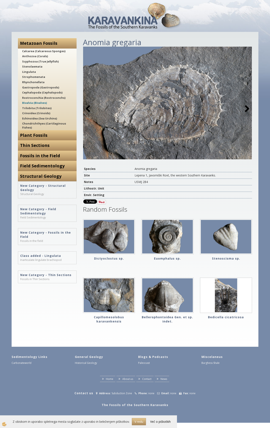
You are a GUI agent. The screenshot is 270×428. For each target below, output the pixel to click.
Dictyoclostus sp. (109, 258)
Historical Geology (86, 363)
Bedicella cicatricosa (226, 317)
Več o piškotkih (160, 422)
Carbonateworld (21, 363)
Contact (146, 379)
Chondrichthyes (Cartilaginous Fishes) (44, 125)
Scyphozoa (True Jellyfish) (40, 61)
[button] (246, 109)
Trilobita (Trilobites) (36, 108)
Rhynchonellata (33, 82)
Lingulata (29, 72)
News (164, 379)
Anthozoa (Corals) (35, 56)
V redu (139, 422)
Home (109, 379)
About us (127, 379)
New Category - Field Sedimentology (38, 211)
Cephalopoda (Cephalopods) (42, 92)
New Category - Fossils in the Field (45, 234)
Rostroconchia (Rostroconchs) (43, 98)
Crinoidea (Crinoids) (36, 113)
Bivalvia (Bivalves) (34, 103)
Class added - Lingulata (40, 256)
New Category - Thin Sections (46, 275)
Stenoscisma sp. (226, 258)
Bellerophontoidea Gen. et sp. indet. (167, 319)
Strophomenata (33, 77)
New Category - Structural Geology (43, 188)
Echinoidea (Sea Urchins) (39, 118)
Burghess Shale (210, 363)
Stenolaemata (32, 66)
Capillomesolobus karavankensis (109, 319)
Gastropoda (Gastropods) (40, 87)
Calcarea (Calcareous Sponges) (43, 51)
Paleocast (144, 363)
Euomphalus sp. (167, 258)
